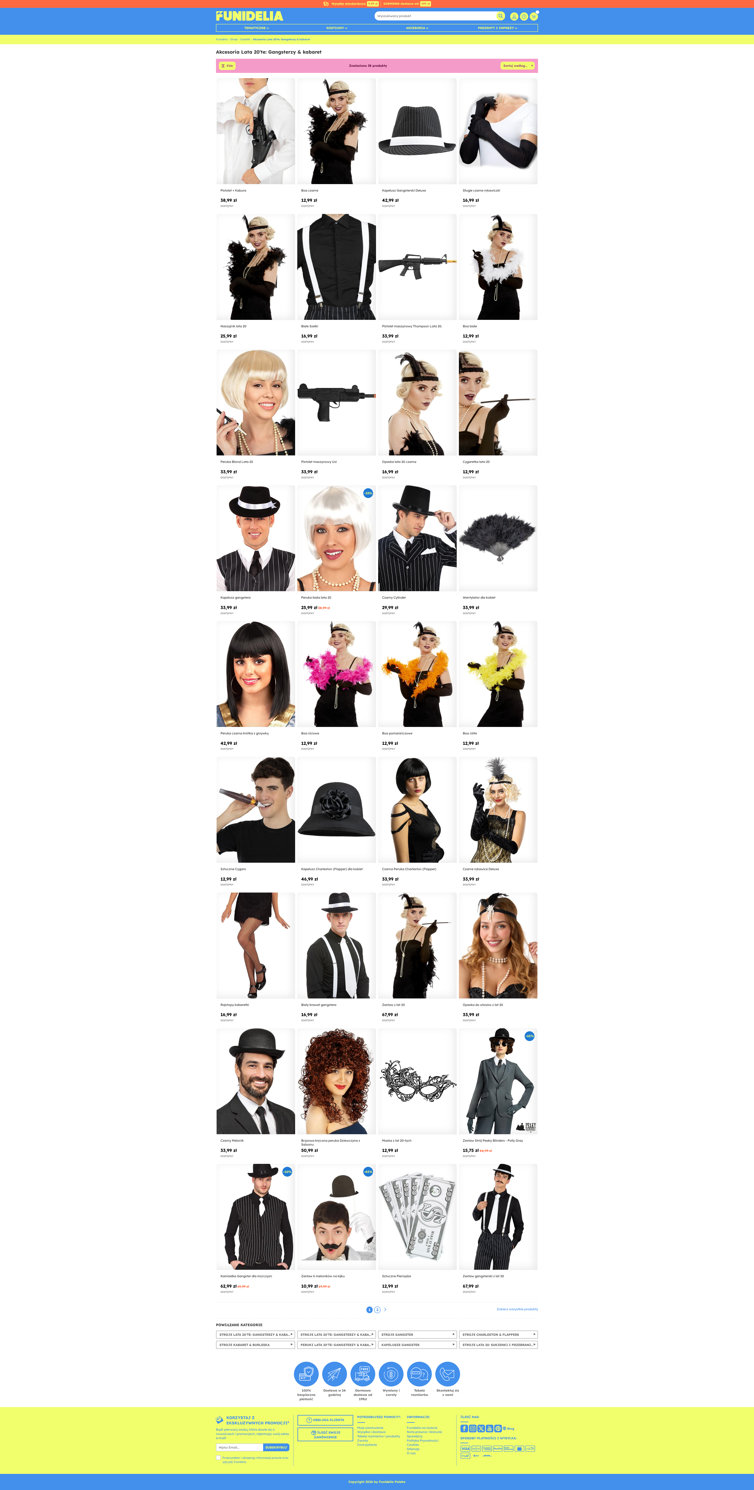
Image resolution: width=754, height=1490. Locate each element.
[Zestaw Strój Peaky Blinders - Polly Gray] (498, 1081)
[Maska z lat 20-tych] (417, 1081)
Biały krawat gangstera (318, 1005)
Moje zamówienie (370, 1428)
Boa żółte (470, 733)
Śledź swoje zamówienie (327, 1434)
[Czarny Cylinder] (417, 538)
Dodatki (245, 39)
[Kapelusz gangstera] (256, 538)
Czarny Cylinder (394, 597)
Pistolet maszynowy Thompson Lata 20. (412, 326)
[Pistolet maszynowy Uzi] (336, 403)
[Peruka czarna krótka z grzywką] (256, 674)
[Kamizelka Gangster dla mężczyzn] (256, 1217)
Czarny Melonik (232, 1140)
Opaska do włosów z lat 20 (483, 1005)
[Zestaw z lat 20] (417, 946)
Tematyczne (255, 27)
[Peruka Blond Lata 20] (256, 403)
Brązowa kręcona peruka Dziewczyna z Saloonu (330, 1143)
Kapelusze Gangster (400, 1345)
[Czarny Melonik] (256, 1081)
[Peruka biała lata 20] (336, 538)
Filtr (230, 66)
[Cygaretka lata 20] (498, 403)
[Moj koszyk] (534, 16)
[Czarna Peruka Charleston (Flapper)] (417, 810)
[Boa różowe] (336, 674)
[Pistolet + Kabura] (256, 131)
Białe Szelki (309, 326)
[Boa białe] (498, 267)
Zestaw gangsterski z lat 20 (483, 1276)
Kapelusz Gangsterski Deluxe (404, 190)
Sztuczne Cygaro (233, 869)
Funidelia (222, 39)
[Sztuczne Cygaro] (256, 810)
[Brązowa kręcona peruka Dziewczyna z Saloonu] (336, 1081)
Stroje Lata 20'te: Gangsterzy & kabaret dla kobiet (338, 1335)
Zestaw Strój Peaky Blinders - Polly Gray (493, 1140)
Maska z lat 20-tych (397, 1140)
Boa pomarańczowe (397, 733)
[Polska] (464, 1429)
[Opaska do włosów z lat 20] (498, 946)
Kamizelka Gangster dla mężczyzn (246, 1276)
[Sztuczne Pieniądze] (417, 1217)
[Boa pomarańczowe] (417, 674)
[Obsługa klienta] (524, 16)
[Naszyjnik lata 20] (256, 267)
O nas (411, 1453)
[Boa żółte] (498, 674)
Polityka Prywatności (422, 1440)
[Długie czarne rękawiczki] (498, 131)
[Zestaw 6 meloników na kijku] (336, 1217)
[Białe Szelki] (336, 267)
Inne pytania (367, 1445)
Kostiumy (335, 27)
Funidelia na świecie (422, 1428)
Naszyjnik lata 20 (233, 326)
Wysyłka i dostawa (371, 1432)
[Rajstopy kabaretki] (256, 946)
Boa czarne (309, 190)
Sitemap (413, 1449)
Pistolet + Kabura (233, 190)
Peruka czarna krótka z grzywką (245, 733)
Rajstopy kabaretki (235, 1005)
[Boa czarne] (336, 131)
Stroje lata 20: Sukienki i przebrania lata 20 (500, 1345)
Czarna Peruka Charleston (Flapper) (409, 869)
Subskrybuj (276, 1447)
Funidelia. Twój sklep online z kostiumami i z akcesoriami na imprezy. (249, 16)
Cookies (413, 1445)
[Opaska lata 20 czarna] (417, 403)
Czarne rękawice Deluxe (481, 869)
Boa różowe (310, 733)
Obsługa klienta (328, 1420)
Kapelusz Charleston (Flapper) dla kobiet (332, 869)
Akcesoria (415, 27)
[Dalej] (385, 1309)
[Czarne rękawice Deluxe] (498, 810)
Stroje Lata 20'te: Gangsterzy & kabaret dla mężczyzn (257, 1335)
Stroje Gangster (397, 1335)
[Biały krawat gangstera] (336, 946)
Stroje (234, 39)
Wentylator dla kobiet (479, 597)
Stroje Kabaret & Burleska (245, 1345)
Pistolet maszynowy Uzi (319, 462)
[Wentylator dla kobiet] (498, 538)
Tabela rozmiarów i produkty (378, 1436)
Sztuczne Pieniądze (396, 1276)
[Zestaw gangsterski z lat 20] (498, 1217)
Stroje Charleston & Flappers (491, 1335)
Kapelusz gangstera (236, 597)
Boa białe (470, 326)
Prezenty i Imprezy (496, 27)
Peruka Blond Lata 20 (237, 462)
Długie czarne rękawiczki (481, 190)
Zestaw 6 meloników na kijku (323, 1276)
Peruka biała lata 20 (316, 597)
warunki (227, 1462)
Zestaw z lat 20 (393, 1005)
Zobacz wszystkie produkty (517, 1309)
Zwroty (362, 1440)
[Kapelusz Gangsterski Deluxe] (417, 131)
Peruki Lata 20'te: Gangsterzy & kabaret (338, 1345)
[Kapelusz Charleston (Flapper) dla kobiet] (336, 810)
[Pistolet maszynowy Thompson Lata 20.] (417, 267)
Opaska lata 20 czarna (399, 462)
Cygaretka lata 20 (476, 462)
